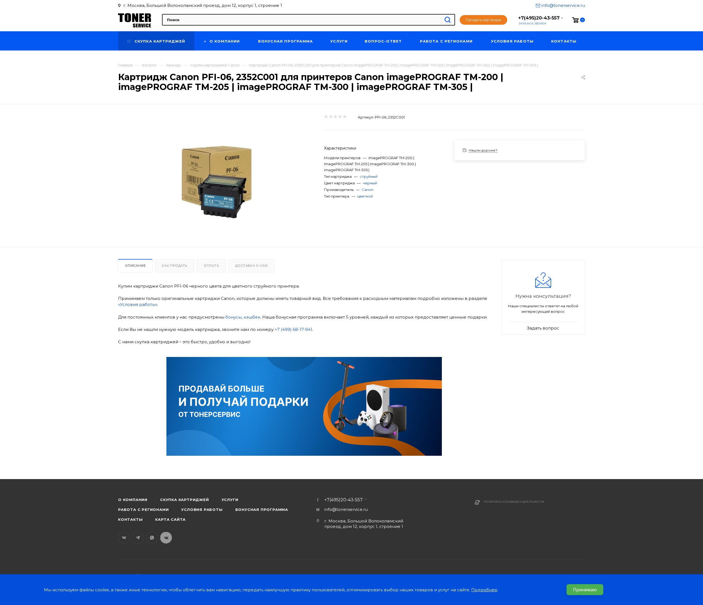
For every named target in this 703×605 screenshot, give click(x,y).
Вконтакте (124, 538)
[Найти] (447, 20)
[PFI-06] (216, 180)
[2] (330, 117)
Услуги (230, 499)
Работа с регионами (143, 509)
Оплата (211, 266)
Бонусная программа (261, 509)
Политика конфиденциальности (514, 501)
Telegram (138, 538)
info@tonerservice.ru (563, 5)
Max (166, 538)
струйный (369, 176)
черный (370, 183)
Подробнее (484, 589)
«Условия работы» (137, 304)
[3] (335, 117)
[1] (325, 117)
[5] (344, 117)
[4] (339, 117)
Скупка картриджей (184, 499)
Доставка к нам (251, 266)
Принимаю (585, 590)
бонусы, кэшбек (242, 317)
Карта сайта (170, 519)
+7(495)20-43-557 (539, 18)
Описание (135, 266)
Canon (367, 189)
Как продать (174, 266)
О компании (132, 499)
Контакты (130, 519)
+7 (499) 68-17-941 (293, 329)
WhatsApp (152, 538)
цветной (365, 196)
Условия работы (201, 509)
